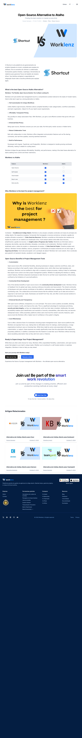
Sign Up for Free (11, 357)
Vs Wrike (44, 503)
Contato (5, 496)
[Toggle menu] (77, 4)
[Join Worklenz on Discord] (17, 517)
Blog (63, 494)
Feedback (64, 496)
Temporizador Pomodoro (28, 504)
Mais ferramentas (27, 509)
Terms (72, 517)
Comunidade (65, 498)
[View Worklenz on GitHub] (14, 517)
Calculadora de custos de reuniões (29, 494)
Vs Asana (44, 494)
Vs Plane (44, 501)
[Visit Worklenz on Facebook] (7, 517)
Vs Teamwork (45, 498)
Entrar (65, 4)
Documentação (66, 501)
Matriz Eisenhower (27, 507)
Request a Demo (27, 357)
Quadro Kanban (26, 502)
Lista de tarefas (26, 500)
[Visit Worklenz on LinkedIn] (10, 517)
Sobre (4, 494)
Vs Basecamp (45, 496)
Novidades (65, 503)
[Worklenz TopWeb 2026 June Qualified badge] (6, 502)
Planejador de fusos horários (29, 498)
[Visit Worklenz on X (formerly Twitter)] (3, 517)
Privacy (77, 517)
